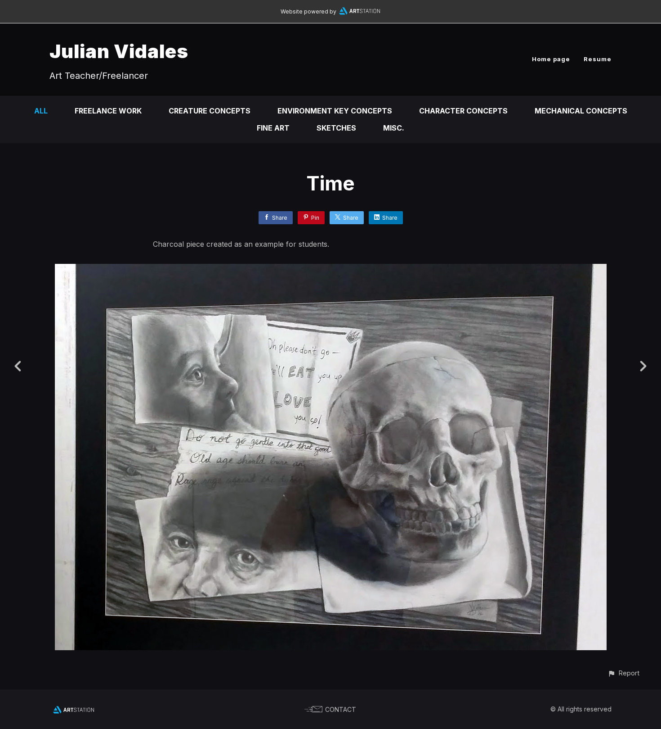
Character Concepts (463, 110)
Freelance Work (108, 110)
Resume (598, 59)
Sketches (336, 127)
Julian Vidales (118, 51)
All (41, 110)
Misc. (393, 127)
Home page (551, 59)
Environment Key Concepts (334, 110)
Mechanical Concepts (581, 110)
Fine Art (273, 127)
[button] (623, 673)
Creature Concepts (209, 110)
